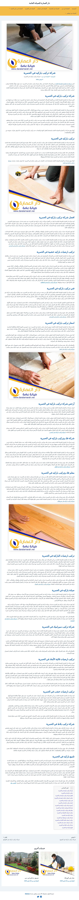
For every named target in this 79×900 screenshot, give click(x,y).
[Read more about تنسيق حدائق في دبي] (22, 863)
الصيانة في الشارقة (54, 8)
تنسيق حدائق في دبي (32, 878)
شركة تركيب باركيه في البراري (17, 246)
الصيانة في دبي (66, 8)
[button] (10, 8)
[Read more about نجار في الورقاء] (57, 863)
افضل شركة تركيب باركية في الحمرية (64, 795)
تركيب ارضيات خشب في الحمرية (65, 822)
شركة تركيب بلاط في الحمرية (66, 825)
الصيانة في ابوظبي (71, 13)
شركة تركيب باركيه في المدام (42, 584)
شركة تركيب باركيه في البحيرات (57, 317)
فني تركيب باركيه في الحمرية (66, 800)
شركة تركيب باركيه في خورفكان (65, 501)
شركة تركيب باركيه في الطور (62, 466)
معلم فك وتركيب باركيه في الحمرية (65, 810)
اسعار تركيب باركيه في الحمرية (65, 803)
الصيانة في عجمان (42, 8)
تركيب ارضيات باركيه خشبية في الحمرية (64, 798)
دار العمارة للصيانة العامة (39, 3)
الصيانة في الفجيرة (30, 8)
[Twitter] (38, 897)
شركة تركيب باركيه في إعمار (66, 349)
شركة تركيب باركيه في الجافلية (49, 282)
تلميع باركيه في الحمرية (67, 827)
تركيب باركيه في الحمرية (67, 793)
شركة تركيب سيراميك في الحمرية (65, 817)
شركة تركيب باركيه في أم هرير (57, 432)
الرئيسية (74, 8)
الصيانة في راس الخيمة (17, 8)
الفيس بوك (13, 783)
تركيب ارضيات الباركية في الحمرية (65, 812)
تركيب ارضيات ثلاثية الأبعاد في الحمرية (64, 820)
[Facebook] (41, 897)
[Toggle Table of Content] (71, 788)
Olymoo (27, 893)
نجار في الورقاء (69, 878)
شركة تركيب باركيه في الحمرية (65, 790)
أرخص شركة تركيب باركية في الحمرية (64, 805)
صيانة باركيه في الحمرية (67, 815)
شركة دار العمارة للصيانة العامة (63, 84)
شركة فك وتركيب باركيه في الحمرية (64, 808)
